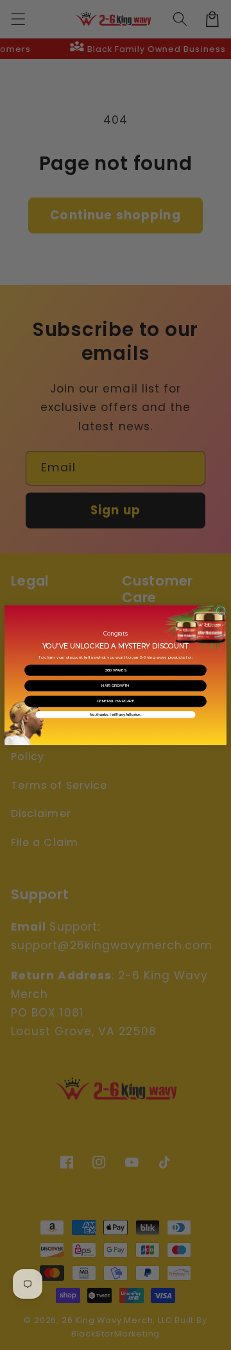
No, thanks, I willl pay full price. (115, 714)
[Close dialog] (221, 610)
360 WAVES (115, 670)
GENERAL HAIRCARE (116, 701)
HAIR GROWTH (115, 685)
